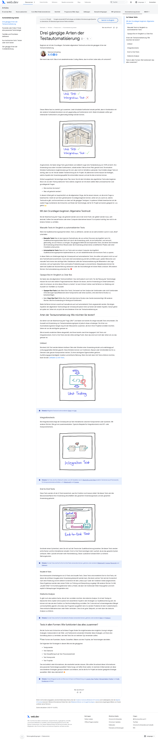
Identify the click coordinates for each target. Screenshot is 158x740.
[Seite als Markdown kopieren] (87, 38)
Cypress (76, 482)
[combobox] (119, 2)
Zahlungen (87, 12)
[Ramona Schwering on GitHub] (51, 55)
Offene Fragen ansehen (91, 722)
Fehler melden (89, 719)
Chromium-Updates (114, 722)
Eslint (101, 618)
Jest (75, 410)
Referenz (54, 2)
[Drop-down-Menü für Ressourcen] (35, 2)
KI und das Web (7, 12)
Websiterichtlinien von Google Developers (83, 702)
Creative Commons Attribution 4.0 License (87, 700)
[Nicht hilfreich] (116, 27)
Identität (57, 12)
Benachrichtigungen (100, 12)
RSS (134, 728)
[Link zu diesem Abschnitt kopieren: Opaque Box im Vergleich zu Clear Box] (73, 275)
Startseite (42, 27)
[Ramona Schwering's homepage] (56, 55)
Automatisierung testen (132, 12)
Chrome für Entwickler (115, 719)
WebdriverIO (67, 482)
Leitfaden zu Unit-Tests (56, 358)
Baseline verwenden (67, 2)
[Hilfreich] (114, 27)
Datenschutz (46, 736)
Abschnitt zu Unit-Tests (89, 480)
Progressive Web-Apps (71, 12)
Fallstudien (88, 2)
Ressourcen (29, 2)
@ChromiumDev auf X (139, 719)
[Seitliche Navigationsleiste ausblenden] (22, 737)
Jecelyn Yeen (90, 679)
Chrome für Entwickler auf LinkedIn (143, 725)
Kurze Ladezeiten (21, 12)
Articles (5, 8)
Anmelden (152, 2)
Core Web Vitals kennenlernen (40, 12)
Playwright (113, 563)
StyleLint (107, 618)
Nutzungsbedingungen (33, 736)
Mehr (146, 12)
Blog (79, 2)
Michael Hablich (104, 679)
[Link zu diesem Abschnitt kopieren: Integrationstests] (56, 418)
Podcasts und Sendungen (116, 728)
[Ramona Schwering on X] (49, 55)
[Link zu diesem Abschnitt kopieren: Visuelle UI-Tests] (53, 572)
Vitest (69, 410)
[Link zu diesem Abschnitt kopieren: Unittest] (48, 343)
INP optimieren (116, 12)
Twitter (96, 679)
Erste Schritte (44, 2)
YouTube (135, 722)
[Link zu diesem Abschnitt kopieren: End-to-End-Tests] (56, 489)
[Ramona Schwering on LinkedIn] (54, 55)
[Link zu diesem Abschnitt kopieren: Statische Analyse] (56, 594)
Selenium (44, 565)
